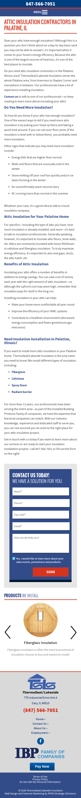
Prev (7, 632)
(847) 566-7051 (40, 710)
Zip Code (19, 514)
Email (18, 526)
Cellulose (18, 379)
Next (73, 632)
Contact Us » (40, 724)
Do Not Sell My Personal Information (40, 782)
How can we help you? (26, 537)
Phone (18, 503)
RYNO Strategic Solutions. (62, 793)
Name (18, 491)
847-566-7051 (40, 4)
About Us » (40, 728)
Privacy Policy (40, 779)
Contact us (11, 97)
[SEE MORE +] (40, 620)
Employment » (40, 733)
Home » (40, 719)
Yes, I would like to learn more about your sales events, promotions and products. (39, 560)
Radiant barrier (22, 392)
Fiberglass (18, 372)
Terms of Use (40, 776)
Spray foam (19, 385)
